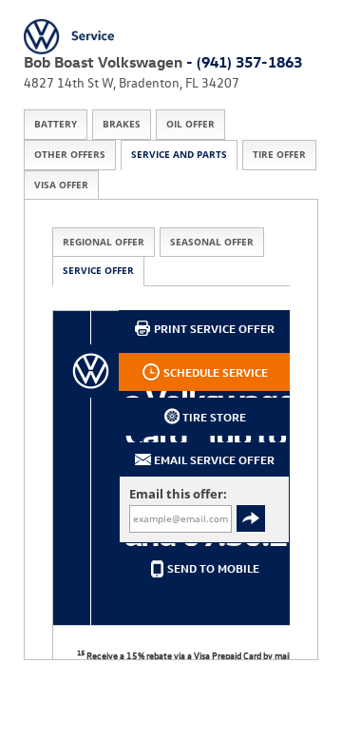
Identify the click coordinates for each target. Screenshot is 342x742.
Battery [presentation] (55, 124)
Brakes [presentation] (122, 124)
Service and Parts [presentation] (179, 154)
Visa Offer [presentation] (61, 185)
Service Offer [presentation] (98, 270)
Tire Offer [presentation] (279, 154)
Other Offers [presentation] (69, 154)
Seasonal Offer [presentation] (212, 242)
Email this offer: (178, 494)
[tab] (55, 124)
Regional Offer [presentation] (103, 242)
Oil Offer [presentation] (190, 124)
